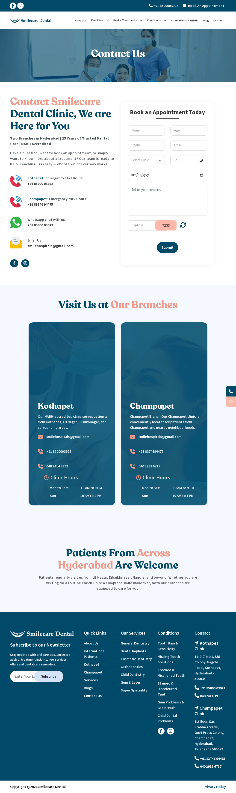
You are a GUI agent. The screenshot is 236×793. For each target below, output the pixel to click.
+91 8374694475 (151, 451)
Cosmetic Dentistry (136, 659)
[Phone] (231, 391)
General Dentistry (135, 643)
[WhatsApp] (231, 401)
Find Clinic (97, 20)
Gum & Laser (131, 682)
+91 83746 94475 (40, 204)
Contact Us (93, 695)
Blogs (88, 688)
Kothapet (91, 664)
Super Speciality (134, 690)
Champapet (93, 672)
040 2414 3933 (57, 466)
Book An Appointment (205, 5)
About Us (81, 21)
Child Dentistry (133, 674)
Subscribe (48, 676)
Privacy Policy (215, 786)
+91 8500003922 (165, 5)
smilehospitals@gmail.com (50, 245)
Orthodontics (132, 666)
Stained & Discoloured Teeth (167, 689)
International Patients (185, 21)
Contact (218, 21)
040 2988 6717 (149, 466)
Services (91, 680)
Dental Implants (133, 651)
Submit (168, 247)
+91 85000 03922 (40, 183)
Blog (206, 21)
